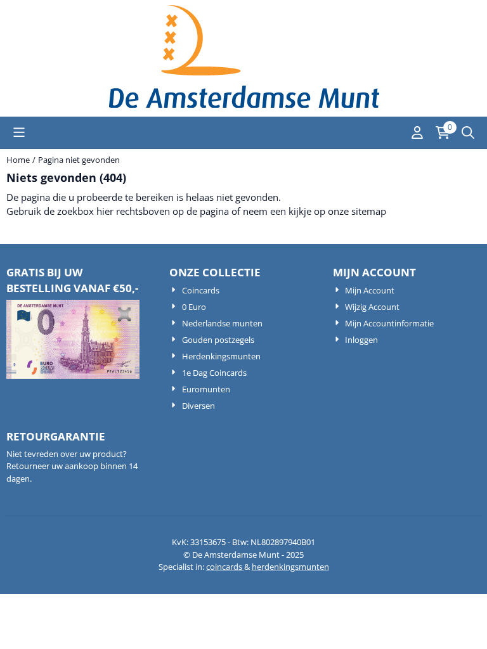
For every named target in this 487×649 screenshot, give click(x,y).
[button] (19, 132)
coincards (225, 566)
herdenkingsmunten (290, 566)
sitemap (368, 211)
